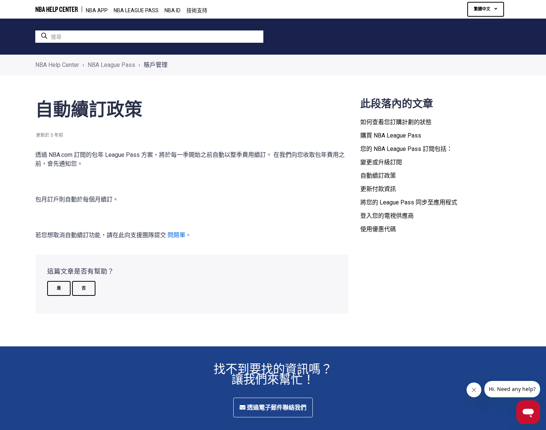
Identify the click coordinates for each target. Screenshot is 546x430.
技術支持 (196, 10)
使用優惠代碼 (378, 229)
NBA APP (97, 10)
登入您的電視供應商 (387, 215)
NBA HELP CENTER (56, 9)
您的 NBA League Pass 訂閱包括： (406, 148)
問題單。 (179, 235)
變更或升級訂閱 (381, 162)
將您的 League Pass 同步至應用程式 (408, 202)
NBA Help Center (57, 64)
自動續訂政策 (378, 175)
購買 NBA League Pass (390, 135)
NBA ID (173, 10)
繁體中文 (482, 9)
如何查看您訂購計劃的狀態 (396, 122)
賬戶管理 (156, 64)
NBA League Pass (111, 64)
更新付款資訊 (378, 189)
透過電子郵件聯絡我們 (276, 407)
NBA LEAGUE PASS (136, 10)
